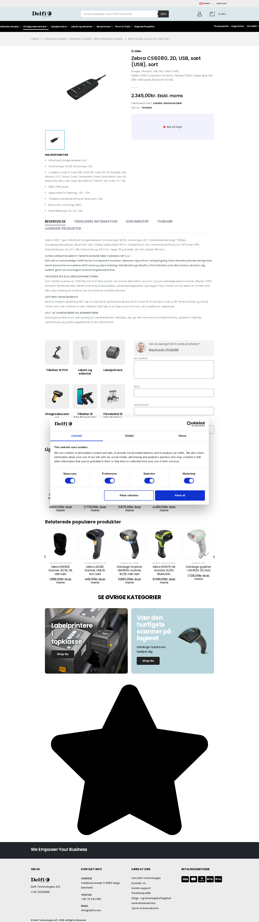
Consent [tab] (76, 435)
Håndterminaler (9, 27)
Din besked (140, 358)
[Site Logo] (42, 14)
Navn (137, 386)
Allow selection (128, 495)
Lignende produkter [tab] (63, 228)
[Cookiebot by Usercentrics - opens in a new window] (189, 424)
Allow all (180, 495)
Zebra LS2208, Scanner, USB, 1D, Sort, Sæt (95, 570)
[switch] (110, 481)
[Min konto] (199, 14)
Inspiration (237, 26)
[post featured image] (60, 544)
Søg (163, 14)
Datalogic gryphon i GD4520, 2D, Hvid (198, 568)
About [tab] (182, 435)
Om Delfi (252, 26)
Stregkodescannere (34, 27)
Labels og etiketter (81, 27)
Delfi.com (221, 3)
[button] (45, 556)
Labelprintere (58, 27)
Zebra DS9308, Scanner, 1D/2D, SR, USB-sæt (60, 570)
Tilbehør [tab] (164, 221)
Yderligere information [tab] (96, 221)
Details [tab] (129, 435)
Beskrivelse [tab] (55, 221)
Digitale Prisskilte (144, 27)
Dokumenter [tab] (137, 221)
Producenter (221, 26)
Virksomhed (141, 405)
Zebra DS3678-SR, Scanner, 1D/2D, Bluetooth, (164, 570)
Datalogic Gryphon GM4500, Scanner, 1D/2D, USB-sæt (129, 570)
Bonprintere (103, 27)
